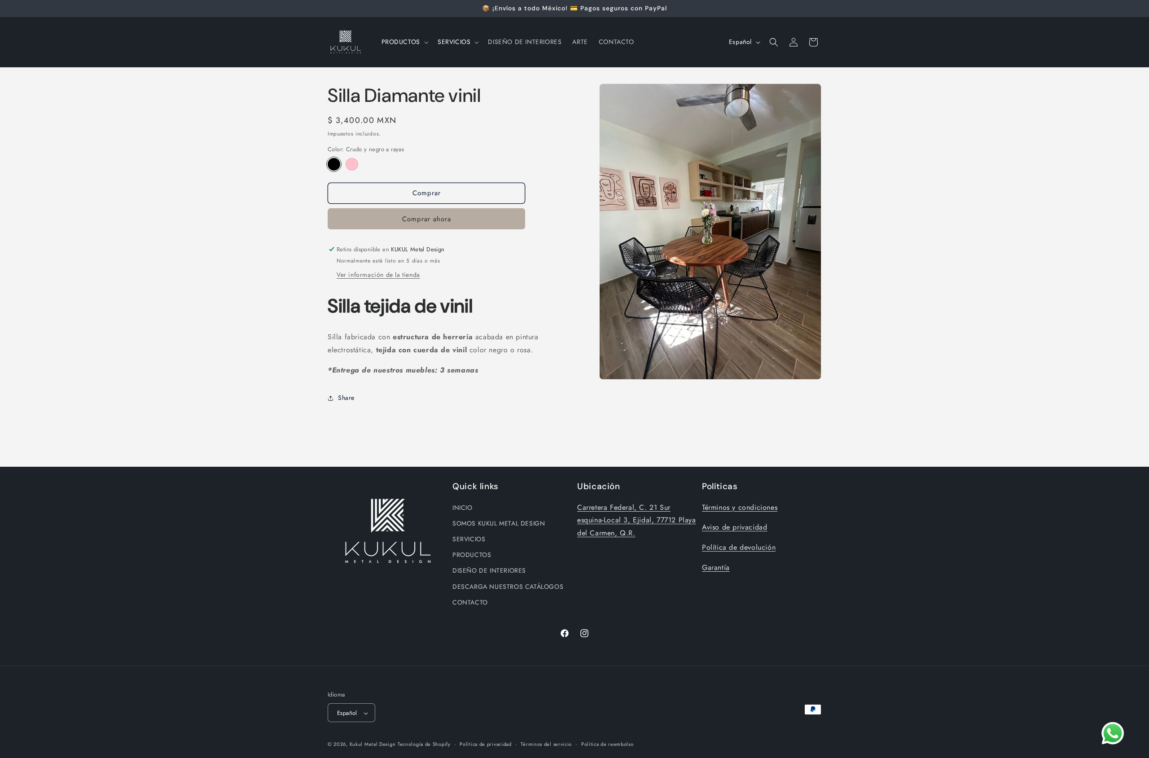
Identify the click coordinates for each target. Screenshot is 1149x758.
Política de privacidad (485, 744)
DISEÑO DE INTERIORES (489, 570)
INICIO (462, 507)
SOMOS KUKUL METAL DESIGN (498, 522)
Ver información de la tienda (378, 274)
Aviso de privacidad (734, 527)
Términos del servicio (546, 744)
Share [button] (346, 397)
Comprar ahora (426, 219)
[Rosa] (352, 164)
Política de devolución (739, 547)
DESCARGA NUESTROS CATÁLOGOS (507, 586)
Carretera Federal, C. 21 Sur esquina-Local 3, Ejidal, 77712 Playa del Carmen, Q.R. (636, 520)
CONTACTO (470, 601)
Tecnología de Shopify (424, 744)
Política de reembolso (607, 744)
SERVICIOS (468, 538)
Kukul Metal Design (373, 744)
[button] (404, 41)
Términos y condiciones (739, 507)
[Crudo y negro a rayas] (334, 164)
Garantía (716, 567)
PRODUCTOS (471, 554)
